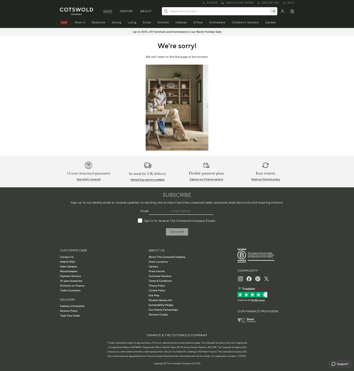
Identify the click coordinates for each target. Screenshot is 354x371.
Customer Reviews (160, 276)
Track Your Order (70, 315)
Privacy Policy (157, 285)
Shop (107, 11)
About (146, 11)
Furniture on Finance (72, 285)
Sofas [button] (147, 22)
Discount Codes (158, 314)
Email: (144, 211)
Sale (64, 22)
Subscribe (177, 232)
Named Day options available (148, 179)
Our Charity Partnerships (163, 309)
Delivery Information (72, 306)
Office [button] (198, 22)
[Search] (273, 11)
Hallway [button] (181, 22)
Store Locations (158, 261)
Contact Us (67, 257)
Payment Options (70, 276)
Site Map (154, 295)
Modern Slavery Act (160, 300)
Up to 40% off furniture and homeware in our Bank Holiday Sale (177, 32)
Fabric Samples (68, 266)
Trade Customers (70, 290)
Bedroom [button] (98, 22)
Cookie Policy (157, 290)
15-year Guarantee (71, 281)
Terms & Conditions (160, 281)
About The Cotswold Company (167, 257)
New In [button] (80, 22)
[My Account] (282, 11)
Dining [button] (116, 22)
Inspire (126, 11)
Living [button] (132, 22)
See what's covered (88, 179)
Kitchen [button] (163, 22)
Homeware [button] (217, 22)
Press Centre (157, 271)
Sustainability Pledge (161, 305)
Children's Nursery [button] (245, 22)
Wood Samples (69, 271)
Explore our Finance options (206, 179)
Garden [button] (270, 22)
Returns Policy (68, 311)
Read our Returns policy (265, 179)
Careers (153, 266)
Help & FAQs (67, 261)
